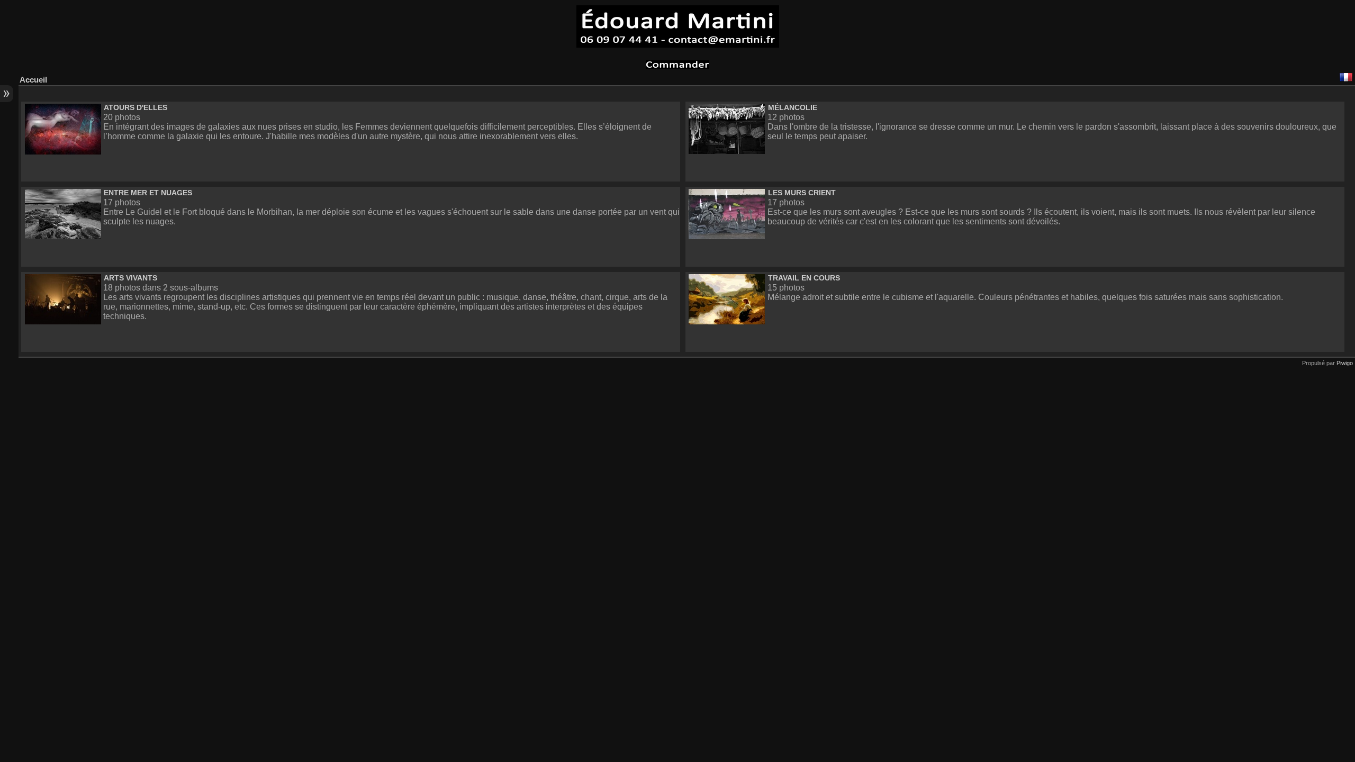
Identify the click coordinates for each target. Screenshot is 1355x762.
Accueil (33, 79)
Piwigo (1344, 363)
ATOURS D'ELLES (135, 107)
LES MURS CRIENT (802, 192)
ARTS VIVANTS (130, 278)
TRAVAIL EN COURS (804, 278)
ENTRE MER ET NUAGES (148, 192)
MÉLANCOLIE (792, 107)
